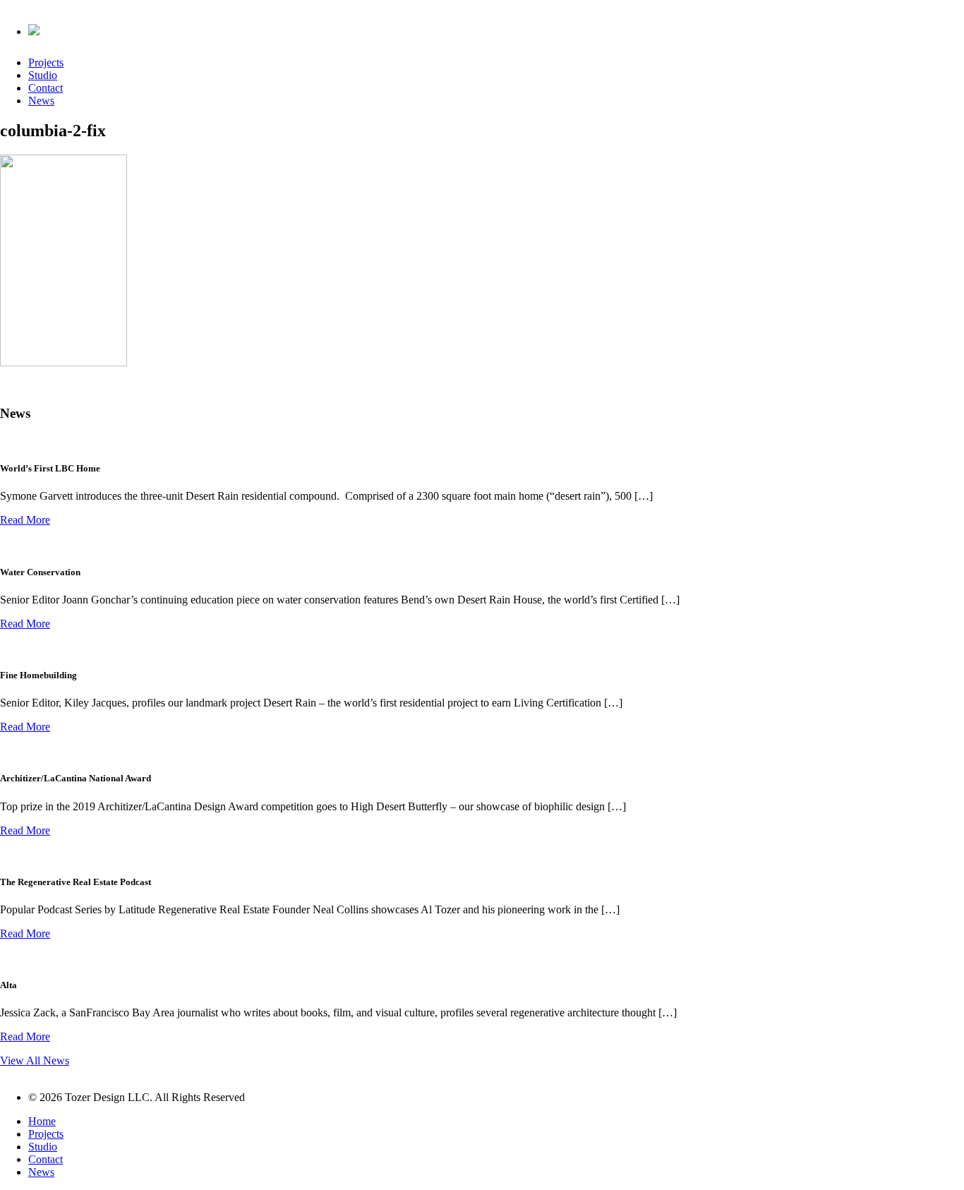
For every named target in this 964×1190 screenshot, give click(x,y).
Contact (45, 88)
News (41, 101)
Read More (25, 520)
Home (42, 1121)
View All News (34, 1060)
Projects (46, 62)
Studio (42, 75)
